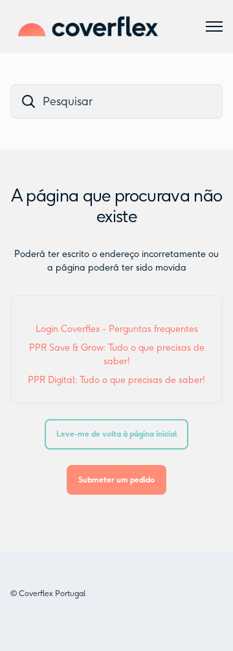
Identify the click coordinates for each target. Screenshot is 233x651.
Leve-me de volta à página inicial (116, 434)
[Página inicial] (88, 26)
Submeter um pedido (116, 479)
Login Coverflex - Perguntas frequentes (117, 329)
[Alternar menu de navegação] (214, 26)
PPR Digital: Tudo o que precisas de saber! (116, 380)
